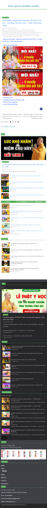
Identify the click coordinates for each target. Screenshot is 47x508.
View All (44, 283)
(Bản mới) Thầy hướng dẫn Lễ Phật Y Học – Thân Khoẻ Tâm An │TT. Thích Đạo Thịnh (18, 330)
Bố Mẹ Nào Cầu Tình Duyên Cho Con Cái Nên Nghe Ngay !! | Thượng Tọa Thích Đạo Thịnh (28, 372)
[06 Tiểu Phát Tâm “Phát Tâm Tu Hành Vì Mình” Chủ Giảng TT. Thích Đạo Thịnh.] (6, 226)
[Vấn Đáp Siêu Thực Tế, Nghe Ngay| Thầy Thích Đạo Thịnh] (6, 206)
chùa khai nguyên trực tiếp (6, 32)
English (2, 465)
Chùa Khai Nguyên (14, 31)
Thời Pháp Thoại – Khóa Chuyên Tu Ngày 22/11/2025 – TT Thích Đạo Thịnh (25, 398)
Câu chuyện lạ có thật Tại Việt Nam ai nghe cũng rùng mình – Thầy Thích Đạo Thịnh (26, 249)
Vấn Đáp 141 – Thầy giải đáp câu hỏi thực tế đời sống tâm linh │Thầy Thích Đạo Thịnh (27, 353)
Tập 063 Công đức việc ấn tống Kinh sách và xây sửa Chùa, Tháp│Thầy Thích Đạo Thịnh (27, 256)
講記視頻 (4, 471)
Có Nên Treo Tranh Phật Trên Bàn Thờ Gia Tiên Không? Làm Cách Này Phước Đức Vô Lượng (27, 194)
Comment (39, 201)
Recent (24, 201)
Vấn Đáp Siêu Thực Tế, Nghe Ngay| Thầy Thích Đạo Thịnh (21, 205)
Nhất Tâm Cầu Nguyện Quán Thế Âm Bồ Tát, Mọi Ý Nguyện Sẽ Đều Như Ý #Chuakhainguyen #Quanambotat (24, 262)
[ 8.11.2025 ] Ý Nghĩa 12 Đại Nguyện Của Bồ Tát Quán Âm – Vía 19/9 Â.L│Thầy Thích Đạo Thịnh (28, 422)
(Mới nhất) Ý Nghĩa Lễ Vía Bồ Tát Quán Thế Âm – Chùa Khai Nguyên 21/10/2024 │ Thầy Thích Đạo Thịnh (32, 116)
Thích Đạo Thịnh (5, 35)
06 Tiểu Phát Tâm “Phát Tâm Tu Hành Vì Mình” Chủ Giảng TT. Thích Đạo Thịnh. (25, 224)
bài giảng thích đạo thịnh (6, 31)
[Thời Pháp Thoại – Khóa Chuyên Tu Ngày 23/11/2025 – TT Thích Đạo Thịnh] (6, 408)
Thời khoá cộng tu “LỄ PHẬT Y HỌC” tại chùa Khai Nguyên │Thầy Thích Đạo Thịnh (24, 318)
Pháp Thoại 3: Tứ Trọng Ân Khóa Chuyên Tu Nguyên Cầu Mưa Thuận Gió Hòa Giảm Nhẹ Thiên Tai (27, 231)
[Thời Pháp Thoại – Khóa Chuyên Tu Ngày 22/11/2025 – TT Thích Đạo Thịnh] (6, 401)
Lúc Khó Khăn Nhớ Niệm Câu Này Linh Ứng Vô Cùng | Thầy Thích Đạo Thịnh (22, 166)
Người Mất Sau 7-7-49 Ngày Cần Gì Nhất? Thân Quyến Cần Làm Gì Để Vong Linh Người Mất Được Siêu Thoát (27, 188)
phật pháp (35, 32)
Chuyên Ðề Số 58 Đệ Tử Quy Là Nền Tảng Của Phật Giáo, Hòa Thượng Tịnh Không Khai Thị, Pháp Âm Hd (28, 366)
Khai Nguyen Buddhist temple (23, 6)
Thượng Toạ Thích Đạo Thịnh (21, 35)
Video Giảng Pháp (20, 36)
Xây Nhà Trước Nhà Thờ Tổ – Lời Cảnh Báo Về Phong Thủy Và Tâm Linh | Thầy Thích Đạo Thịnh (27, 218)
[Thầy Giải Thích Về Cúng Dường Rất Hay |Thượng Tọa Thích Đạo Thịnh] (6, 244)
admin (11, 28)
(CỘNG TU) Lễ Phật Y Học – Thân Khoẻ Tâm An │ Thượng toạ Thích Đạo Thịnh (17, 335)
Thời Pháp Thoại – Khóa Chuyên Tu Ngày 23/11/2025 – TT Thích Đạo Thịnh (25, 406)
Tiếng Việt (3, 477)
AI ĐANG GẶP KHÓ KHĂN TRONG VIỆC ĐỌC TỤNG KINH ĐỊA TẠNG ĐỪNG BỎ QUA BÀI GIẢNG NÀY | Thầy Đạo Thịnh (28, 347)
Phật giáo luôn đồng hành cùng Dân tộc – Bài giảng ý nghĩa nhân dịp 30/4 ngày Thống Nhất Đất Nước (27, 430)
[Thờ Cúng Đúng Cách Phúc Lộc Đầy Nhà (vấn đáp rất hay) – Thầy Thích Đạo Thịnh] (5, 177)
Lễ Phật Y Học (5, 314)
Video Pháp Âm (4, 483)
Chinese (3, 474)
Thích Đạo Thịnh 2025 (12, 35)
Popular (9, 201)
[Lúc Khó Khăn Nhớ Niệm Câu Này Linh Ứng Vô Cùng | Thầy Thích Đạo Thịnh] (23, 148)
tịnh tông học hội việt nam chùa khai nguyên (33, 35)
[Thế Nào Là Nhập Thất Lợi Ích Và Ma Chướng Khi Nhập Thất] (6, 379)
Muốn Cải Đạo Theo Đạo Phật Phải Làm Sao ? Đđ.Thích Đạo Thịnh (23, 359)
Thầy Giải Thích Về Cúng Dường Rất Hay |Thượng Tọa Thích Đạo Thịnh (24, 243)
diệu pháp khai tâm (14, 32)
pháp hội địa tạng (20, 32)
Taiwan (2, 468)
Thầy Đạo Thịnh (39, 32)
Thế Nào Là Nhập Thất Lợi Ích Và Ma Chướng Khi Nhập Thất (22, 378)
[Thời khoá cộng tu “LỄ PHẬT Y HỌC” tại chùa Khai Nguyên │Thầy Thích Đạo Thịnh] (24, 301)
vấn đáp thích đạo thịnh (12, 36)
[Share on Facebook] (41, 109)
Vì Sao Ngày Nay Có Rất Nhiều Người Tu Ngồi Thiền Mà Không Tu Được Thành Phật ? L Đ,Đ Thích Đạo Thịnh (27, 212)
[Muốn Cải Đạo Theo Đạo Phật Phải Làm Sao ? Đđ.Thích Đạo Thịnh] (6, 360)
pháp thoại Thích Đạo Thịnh (28, 32)
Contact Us (3, 480)
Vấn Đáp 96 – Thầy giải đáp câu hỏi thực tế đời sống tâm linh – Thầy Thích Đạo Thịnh (27, 385)
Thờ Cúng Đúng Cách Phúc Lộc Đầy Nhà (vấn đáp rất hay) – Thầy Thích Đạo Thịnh (25, 175)
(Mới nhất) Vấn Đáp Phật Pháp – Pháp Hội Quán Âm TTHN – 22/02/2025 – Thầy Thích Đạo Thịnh (12, 116)
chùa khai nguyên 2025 (21, 31)
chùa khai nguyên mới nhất (29, 31)
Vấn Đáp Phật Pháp (5, 17)
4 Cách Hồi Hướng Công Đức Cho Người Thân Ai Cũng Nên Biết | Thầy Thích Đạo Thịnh (26, 182)
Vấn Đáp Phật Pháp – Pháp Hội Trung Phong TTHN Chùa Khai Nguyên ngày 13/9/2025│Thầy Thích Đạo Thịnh (25, 269)
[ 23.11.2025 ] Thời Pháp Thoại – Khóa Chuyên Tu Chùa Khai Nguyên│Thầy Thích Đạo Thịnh (27, 414)
